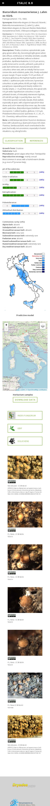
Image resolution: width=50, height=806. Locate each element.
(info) (22, 222)
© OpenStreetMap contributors (36, 390)
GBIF (20, 428)
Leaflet (22, 390)
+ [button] (6, 325)
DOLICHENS (23, 441)
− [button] (6, 329)
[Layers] (43, 326)
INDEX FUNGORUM (27, 415)
